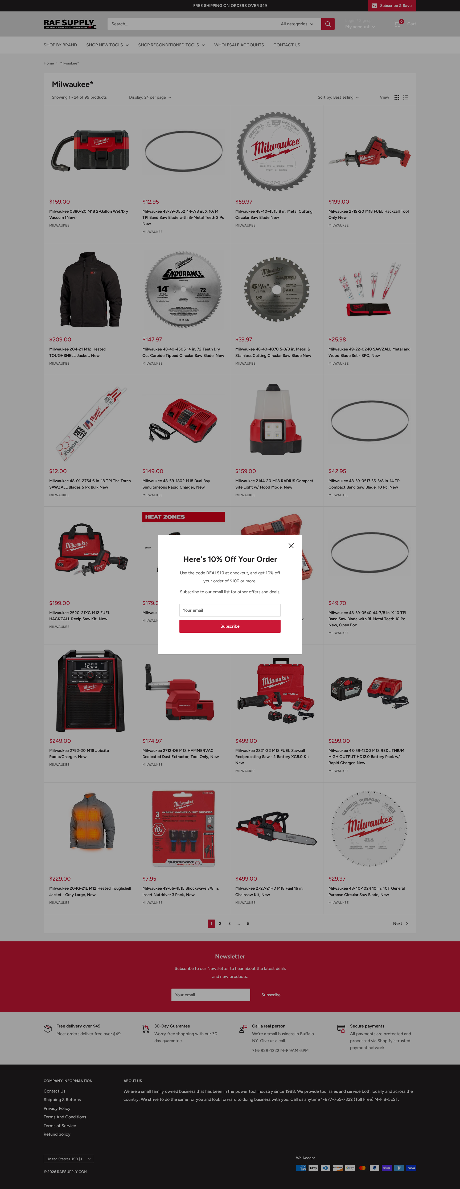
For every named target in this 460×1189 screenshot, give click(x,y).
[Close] (291, 545)
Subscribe (230, 626)
